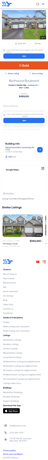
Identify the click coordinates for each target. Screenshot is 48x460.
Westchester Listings (12, 353)
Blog (5, 300)
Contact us (8, 309)
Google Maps (12, 169)
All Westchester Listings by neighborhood (22, 374)
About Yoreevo (10, 274)
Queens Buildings (11, 401)
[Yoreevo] (8, 263)
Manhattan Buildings (13, 392)
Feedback (8, 313)
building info (33, 85)
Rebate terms (9, 283)
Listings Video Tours (12, 383)
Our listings (8, 296)
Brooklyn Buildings (11, 396)
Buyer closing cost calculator (16, 331)
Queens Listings (10, 348)
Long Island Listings (12, 357)
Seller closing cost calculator (16, 326)
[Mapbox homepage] (8, 193)
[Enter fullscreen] (43, 168)
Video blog (8, 304)
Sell (4, 287)
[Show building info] (40, 150)
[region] (24, 180)
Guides (6, 322)
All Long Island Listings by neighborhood (21, 379)
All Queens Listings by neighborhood (19, 370)
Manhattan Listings (12, 340)
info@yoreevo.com (17, 425)
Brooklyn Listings (11, 344)
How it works (8, 278)
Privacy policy (9, 450)
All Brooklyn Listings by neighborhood (20, 366)
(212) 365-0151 (16, 432)
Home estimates (10, 291)
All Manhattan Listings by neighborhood (21, 361)
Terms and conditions (13, 454)
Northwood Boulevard (24, 80)
